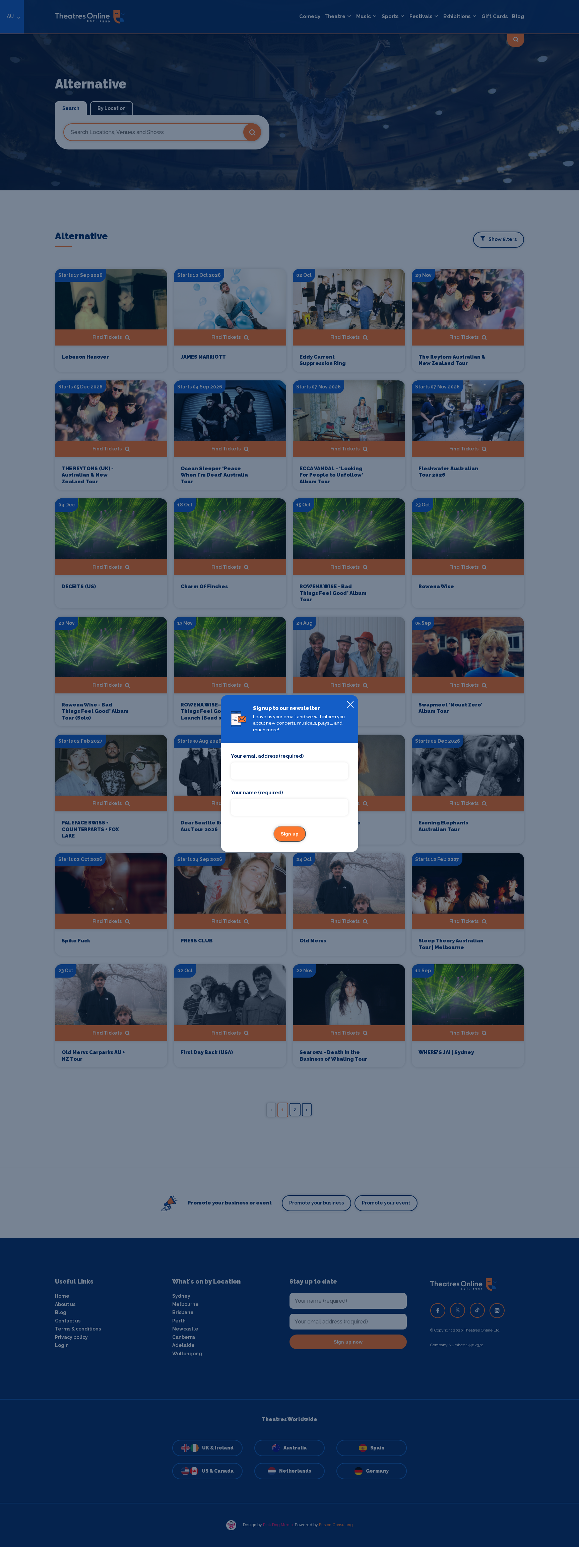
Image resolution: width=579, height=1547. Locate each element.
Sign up (290, 834)
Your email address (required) (267, 756)
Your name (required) (257, 792)
